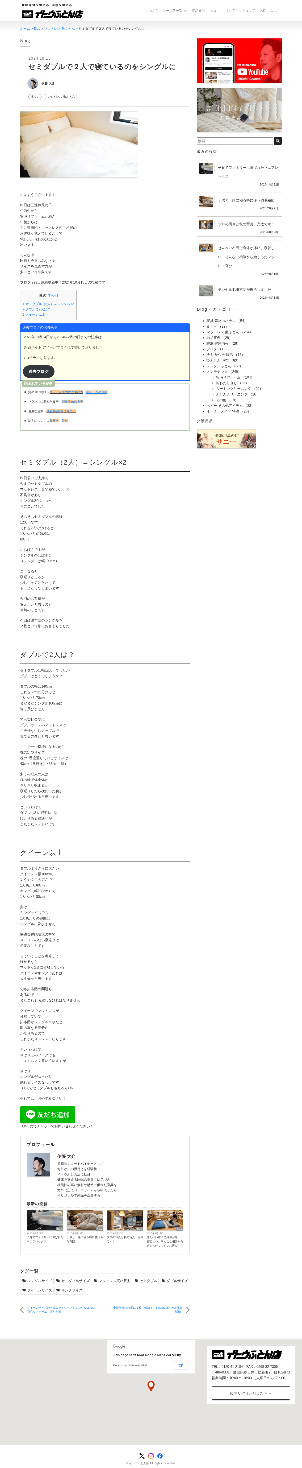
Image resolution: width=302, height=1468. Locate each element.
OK (181, 1365)
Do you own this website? (130, 1365)
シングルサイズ (39, 1281)
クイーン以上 (34, 314)
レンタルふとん (218, 366)
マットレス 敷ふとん (61, 96)
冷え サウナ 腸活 (219, 355)
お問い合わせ (270, 10)
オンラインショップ (240, 10)
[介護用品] (226, 439)
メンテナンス (217, 372)
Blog (213, 10)
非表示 (52, 295)
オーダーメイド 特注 (222, 411)
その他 (221, 400)
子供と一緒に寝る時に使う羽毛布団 (85, 1239)
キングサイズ (72, 1290)
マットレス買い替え (114, 1281)
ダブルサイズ (177, 1281)
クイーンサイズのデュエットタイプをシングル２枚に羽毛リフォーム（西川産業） (61, 1309)
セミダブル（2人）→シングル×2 (48, 304)
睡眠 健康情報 (217, 343)
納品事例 (198, 10)
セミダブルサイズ (75, 1281)
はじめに (151, 10)
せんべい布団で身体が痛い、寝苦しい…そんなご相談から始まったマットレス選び (165, 1241)
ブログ (211, 349)
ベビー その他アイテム (224, 406)
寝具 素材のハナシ (221, 321)
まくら (211, 326)
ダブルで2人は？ (36, 309)
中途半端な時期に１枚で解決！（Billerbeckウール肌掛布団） (148, 1309)
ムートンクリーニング (233, 389)
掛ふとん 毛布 (217, 360)
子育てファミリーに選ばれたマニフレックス (45, 1239)
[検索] (278, 141)
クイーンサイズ (39, 1290)
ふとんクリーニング (232, 394)
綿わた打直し (226, 383)
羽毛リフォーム (228, 377)
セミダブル (148, 1281)
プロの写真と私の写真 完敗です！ (125, 1239)
